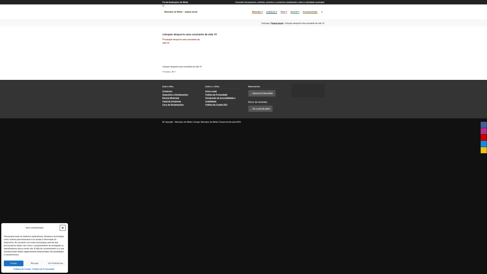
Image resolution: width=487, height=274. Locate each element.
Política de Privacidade (43, 269)
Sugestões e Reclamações (175, 94)
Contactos (167, 91)
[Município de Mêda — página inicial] (179, 12)
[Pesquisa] (322, 12)
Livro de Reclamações (173, 105)
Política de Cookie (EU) (216, 105)
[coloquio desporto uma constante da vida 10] (181, 43)
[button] (62, 228)
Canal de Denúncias (171, 101)
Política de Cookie (22, 269)
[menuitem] (257, 12)
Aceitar (14, 263)
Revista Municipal (170, 98)
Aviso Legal (211, 91)
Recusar (34, 263)
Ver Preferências (55, 263)
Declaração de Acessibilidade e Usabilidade (220, 99)
